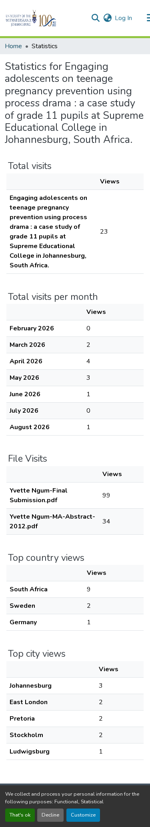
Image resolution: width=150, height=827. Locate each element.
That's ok (20, 815)
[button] (44, 18)
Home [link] (13, 46)
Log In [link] (123, 18)
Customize (83, 815)
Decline (50, 815)
